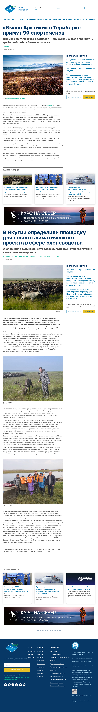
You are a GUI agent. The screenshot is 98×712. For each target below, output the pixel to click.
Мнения (92, 19)
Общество (47, 19)
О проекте (31, 651)
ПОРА (40, 256)
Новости (40, 651)
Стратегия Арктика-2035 (58, 679)
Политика (57, 19)
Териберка (6, 46)
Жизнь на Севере (80, 19)
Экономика (67, 19)
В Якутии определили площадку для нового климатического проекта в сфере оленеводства (80, 61)
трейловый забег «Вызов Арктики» (15, 98)
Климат (33, 256)
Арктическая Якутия (51, 256)
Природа (21, 19)
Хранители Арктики (56, 683)
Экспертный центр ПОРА (83, 670)
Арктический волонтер (57, 686)
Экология (6, 256)
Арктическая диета (56, 676)
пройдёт (49, 105)
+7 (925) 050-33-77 (88, 661)
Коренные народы (34, 19)
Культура (6, 19)
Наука (14, 19)
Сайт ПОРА (53, 651)
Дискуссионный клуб (57, 664)
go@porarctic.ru (77, 666)
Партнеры (31, 657)
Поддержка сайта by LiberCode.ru (81, 701)
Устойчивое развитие (20, 256)
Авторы (30, 654)
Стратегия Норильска (57, 673)
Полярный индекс (56, 654)
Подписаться (89, 97)
